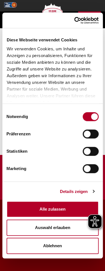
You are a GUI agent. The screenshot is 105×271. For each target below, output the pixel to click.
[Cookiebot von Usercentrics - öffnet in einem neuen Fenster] (75, 20)
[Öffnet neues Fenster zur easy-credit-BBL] (10, 3)
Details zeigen (74, 191)
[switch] (91, 133)
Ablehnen (52, 245)
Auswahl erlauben (52, 227)
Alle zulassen (52, 209)
